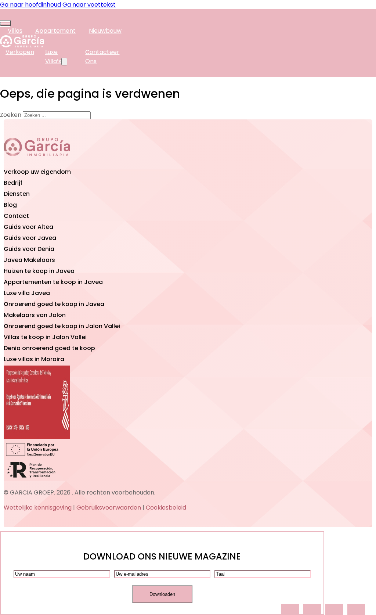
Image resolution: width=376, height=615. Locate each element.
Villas (15, 30)
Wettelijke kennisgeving (38, 507)
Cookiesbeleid (166, 507)
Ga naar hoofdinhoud (30, 4)
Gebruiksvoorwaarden (108, 507)
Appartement (55, 30)
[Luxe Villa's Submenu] (64, 61)
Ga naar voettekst (89, 4)
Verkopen (20, 52)
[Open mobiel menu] (5, 23)
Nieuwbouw (105, 30)
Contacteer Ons (102, 56)
